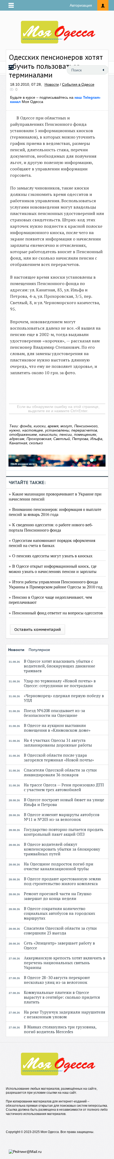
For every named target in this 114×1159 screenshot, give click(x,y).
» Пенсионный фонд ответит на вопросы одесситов (56, 612)
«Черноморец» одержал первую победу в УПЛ (64, 698)
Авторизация (81, 5)
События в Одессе (78, 84)
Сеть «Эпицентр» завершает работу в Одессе (59, 945)
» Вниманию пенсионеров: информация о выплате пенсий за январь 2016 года (55, 511)
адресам (16, 439)
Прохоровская (39, 439)
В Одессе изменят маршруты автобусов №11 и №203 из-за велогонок (61, 817)
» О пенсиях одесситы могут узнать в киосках (51, 555)
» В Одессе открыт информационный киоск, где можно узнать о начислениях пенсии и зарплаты (53, 568)
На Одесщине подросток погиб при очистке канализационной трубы (58, 866)
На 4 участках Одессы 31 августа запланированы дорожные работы (58, 742)
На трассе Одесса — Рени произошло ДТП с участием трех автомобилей (64, 787)
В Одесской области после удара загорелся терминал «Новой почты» (59, 757)
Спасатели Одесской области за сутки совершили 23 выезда (60, 930)
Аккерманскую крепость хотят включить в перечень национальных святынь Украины (64, 962)
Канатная (18, 443)
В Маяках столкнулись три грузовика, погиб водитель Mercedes (60, 1029)
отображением (23, 434)
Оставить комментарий (37, 629)
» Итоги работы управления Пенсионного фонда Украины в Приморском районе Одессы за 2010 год (55, 584)
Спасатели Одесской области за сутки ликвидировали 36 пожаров (60, 772)
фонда (26, 426)
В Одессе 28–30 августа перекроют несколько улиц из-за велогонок (57, 980)
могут (66, 426)
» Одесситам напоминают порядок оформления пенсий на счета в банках (52, 542)
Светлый (61, 439)
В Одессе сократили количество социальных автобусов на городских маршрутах (59, 913)
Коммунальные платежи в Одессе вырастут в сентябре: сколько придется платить (62, 997)
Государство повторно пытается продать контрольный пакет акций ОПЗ (63, 832)
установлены (57, 430)
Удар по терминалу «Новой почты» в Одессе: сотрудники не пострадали (60, 683)
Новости (52, 84)
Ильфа (96, 439)
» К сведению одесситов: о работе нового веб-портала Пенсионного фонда (51, 527)
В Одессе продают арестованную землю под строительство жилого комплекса (62, 881)
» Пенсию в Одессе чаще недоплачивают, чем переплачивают (50, 599)
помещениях (85, 434)
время (53, 426)
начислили (48, 434)
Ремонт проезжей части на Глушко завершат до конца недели (57, 896)
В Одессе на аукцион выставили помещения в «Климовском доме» (57, 728)
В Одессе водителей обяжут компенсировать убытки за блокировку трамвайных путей (62, 849)
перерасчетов (84, 430)
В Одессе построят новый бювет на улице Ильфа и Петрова (64, 802)
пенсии (65, 434)
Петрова (80, 439)
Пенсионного (86, 426)
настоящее (32, 430)
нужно (14, 430)
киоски (40, 426)
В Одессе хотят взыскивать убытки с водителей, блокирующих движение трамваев (59, 666)
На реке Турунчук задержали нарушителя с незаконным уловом (64, 1014)
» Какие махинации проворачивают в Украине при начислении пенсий (55, 496)
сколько (36, 443)
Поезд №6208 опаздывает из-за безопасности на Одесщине (54, 713)
